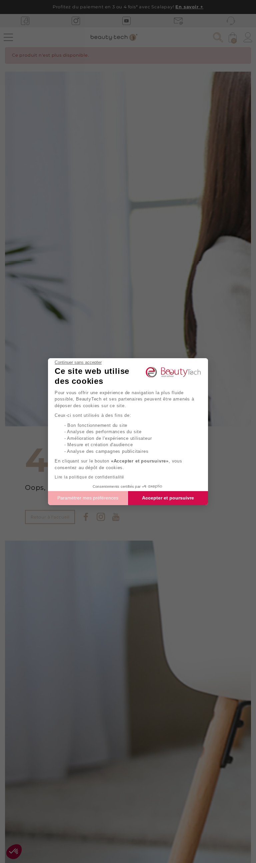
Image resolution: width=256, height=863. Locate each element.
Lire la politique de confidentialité (89, 477)
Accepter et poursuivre (168, 497)
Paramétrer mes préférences (87, 497)
